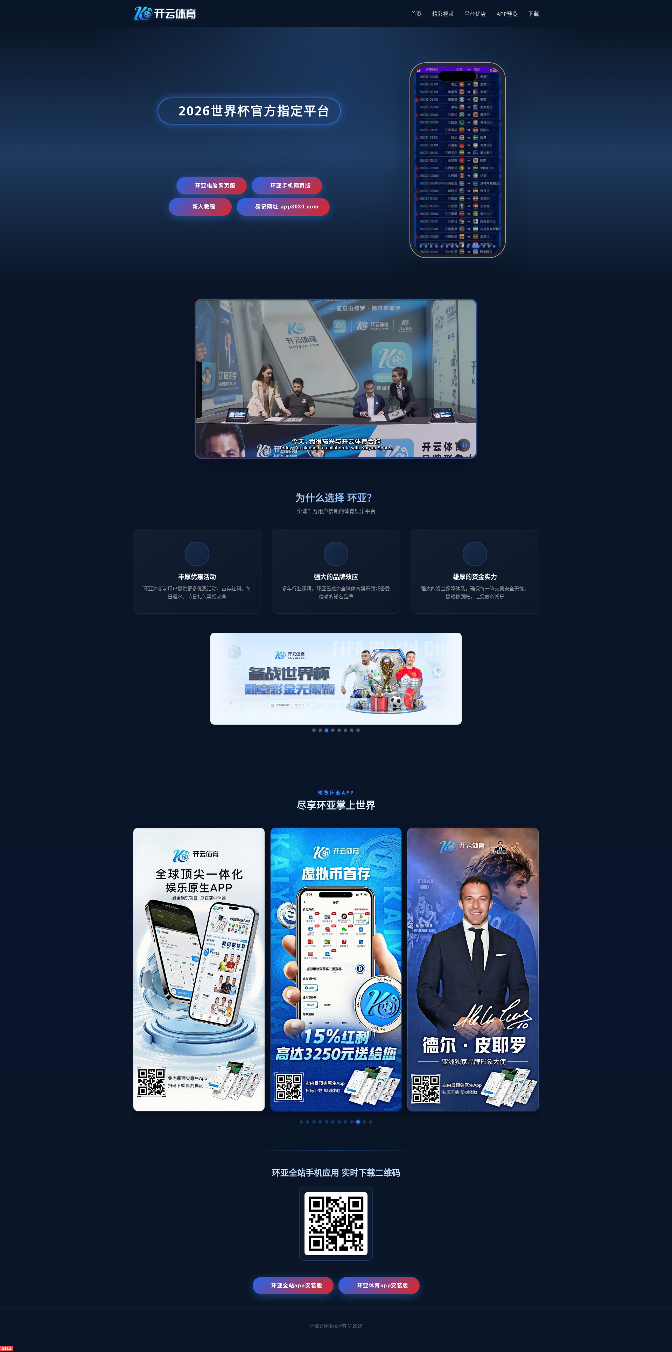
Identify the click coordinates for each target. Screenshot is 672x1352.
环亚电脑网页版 (215, 185)
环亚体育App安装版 (382, 1285)
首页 (416, 13)
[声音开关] (463, 445)
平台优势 (475, 13)
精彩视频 (443, 13)
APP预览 (507, 13)
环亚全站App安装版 (296, 1285)
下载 (533, 13)
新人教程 (204, 206)
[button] (301, 1122)
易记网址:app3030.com (286, 206)
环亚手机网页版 (291, 185)
